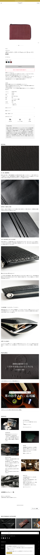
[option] (20, 0)
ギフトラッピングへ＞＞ (27, 427)
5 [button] (20, 45)
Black (6, 62)
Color (8, 60)
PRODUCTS (3, 541)
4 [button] (19, 45)
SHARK (13, 93)
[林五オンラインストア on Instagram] (1, 538)
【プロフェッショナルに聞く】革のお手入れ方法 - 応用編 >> (11, 409)
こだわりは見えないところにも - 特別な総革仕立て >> (10, 380)
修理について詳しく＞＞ (27, 453)
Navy (9, 62)
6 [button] (21, 45)
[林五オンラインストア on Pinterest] (7, 538)
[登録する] (37, 533)
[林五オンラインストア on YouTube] (3, 538)
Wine (11, 62)
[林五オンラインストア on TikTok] (9, 538)
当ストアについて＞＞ (27, 486)
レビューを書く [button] (35, 508)
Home (6, 48)
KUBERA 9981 (7, 50)
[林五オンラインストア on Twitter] (5, 538)
